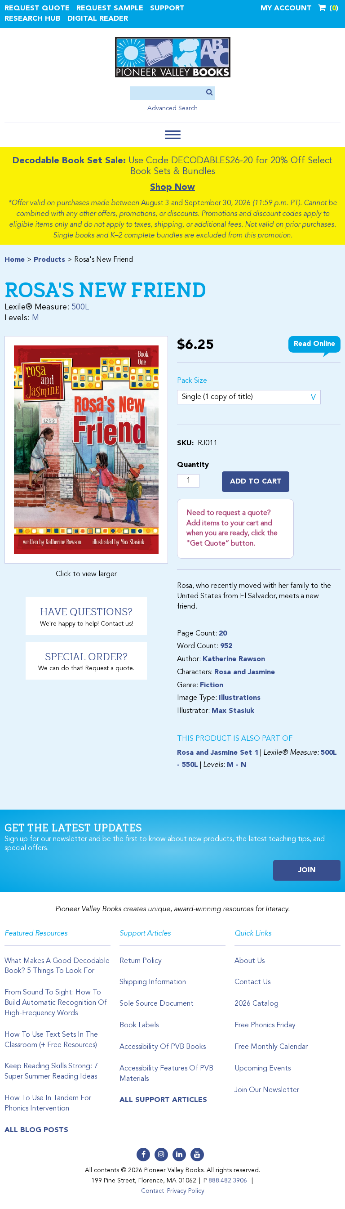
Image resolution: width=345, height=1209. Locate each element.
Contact (152, 1191)
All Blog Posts (36, 1130)
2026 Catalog (256, 1004)
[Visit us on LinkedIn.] (179, 1154)
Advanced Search (172, 108)
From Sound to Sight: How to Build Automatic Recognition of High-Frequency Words (55, 1003)
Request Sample (109, 8)
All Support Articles (163, 1100)
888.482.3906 (227, 1181)
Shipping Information (152, 982)
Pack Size (192, 381)
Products (49, 260)
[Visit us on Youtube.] (197, 1154)
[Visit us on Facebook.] (143, 1154)
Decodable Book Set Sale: (69, 161)
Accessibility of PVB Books (162, 1047)
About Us (249, 961)
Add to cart (256, 481)
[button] (173, 134)
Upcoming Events (262, 1068)
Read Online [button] (314, 344)
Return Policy (140, 961)
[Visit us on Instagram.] (161, 1154)
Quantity (193, 465)
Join (307, 870)
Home (14, 260)
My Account (286, 8)
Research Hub (32, 18)
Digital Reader (97, 18)
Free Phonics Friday (265, 1025)
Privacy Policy (185, 1191)
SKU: (185, 443)
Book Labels (139, 1025)
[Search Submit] (209, 93)
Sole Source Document (156, 1004)
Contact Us (252, 982)
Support (167, 8)
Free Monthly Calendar (271, 1047)
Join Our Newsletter (266, 1090)
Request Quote (37, 8)
